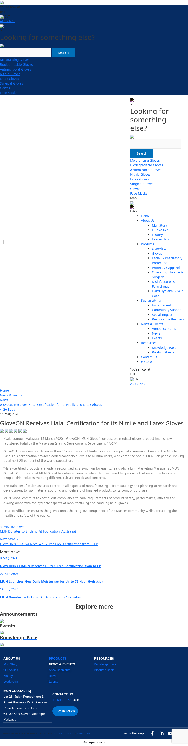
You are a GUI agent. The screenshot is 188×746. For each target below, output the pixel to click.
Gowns (5, 88)
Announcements (164, 328)
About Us (148, 220)
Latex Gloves (9, 79)
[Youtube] (170, 733)
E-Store (146, 361)
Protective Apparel (166, 267)
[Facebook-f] (152, 733)
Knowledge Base (164, 347)
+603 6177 (62, 700)
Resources (149, 343)
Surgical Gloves (11, 83)
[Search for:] (25, 50)
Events (157, 338)
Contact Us (149, 357)
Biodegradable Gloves (16, 64)
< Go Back (7, 409)
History (157, 234)
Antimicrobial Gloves (15, 69)
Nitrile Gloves (10, 74)
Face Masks (8, 92)
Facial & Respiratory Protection (167, 260)
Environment (161, 305)
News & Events (152, 324)
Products (147, 244)
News (156, 333)
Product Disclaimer (83, 733)
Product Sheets (163, 352)
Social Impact (162, 314)
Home (145, 216)
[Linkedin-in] (161, 733)
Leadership (160, 239)
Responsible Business (168, 319)
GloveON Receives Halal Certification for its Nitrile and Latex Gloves (51, 404)
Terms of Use (69, 733)
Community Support (167, 310)
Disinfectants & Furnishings (163, 284)
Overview (159, 248)
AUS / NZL (7, 21)
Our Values (160, 230)
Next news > (9, 539)
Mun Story (159, 225)
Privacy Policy (57, 733)
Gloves (157, 253)
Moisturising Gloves (15, 59)
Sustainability (151, 300)
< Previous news (12, 527)
